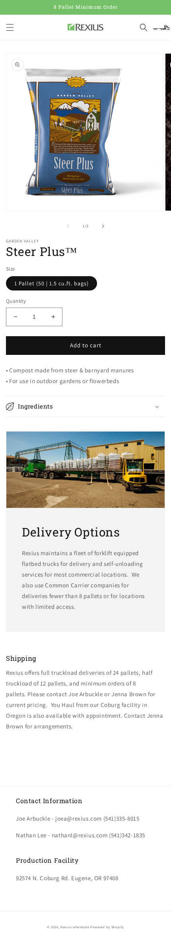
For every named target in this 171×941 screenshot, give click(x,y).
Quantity (16, 301)
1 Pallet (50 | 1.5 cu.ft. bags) (51, 283)
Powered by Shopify (107, 927)
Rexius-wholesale (74, 927)
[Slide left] (68, 226)
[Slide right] (103, 226)
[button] (10, 27)
